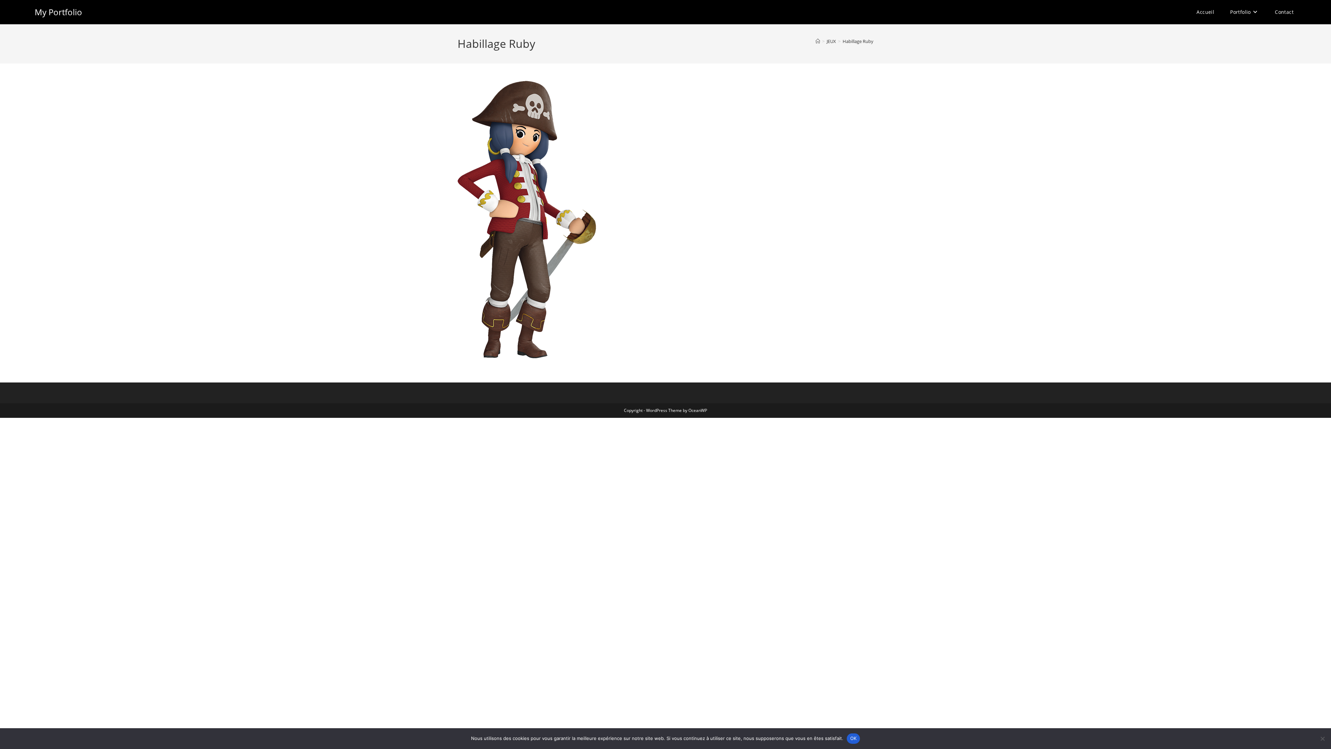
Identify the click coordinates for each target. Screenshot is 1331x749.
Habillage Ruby (858, 41)
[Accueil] (818, 41)
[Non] (1322, 738)
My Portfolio (58, 12)
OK (853, 738)
